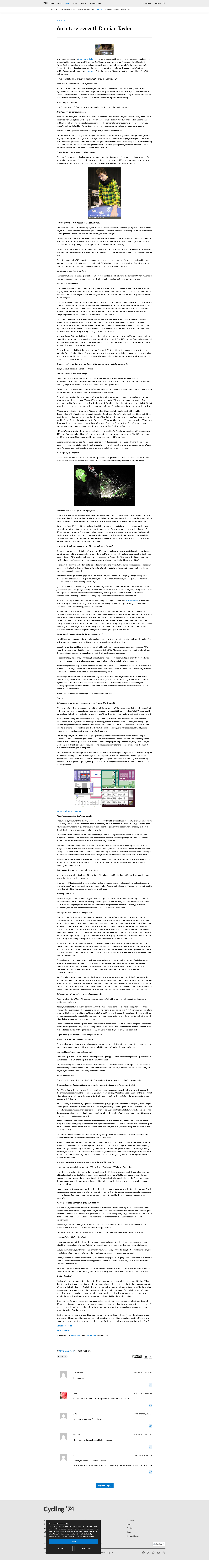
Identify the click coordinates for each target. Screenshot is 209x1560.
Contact (130, 1528)
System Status (133, 1536)
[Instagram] (153, 1552)
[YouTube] (158, 1552)
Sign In (158, 3)
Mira (46, 1532)
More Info (86, 1548)
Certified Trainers (112, 9)
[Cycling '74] (45, 3)
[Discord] (163, 1552)
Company (131, 1520)
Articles (100, 9)
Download (147, 3)
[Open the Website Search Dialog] (164, 3)
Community (95, 3)
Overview (53, 9)
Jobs (129, 1524)
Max (52, 3)
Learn (67, 3)
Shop (74, 3)
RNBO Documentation (86, 9)
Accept (73, 1541)
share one (90, 71)
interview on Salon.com (88, 59)
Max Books (125, 9)
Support (84, 3)
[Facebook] (143, 1552)
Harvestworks (132, 600)
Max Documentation (67, 9)
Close (60, 1548)
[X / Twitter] (148, 1552)
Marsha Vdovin (66, 1351)
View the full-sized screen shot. (70, 811)
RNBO (59, 3)
